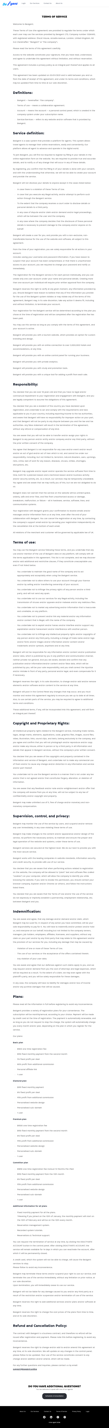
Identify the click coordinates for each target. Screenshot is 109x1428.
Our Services (34, 3)
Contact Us (48, 3)
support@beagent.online (25, 1369)
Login (24, 3)
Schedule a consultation (54, 1396)
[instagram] (64, 1417)
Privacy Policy (76, 1411)
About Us (59, 3)
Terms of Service (61, 1411)
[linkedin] (51, 1417)
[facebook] (58, 1417)
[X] (44, 1417)
